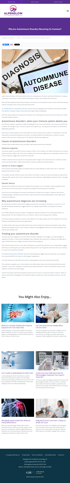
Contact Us (61, 455)
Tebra (42, 477)
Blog (19, 38)
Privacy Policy (26, 455)
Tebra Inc (17, 455)
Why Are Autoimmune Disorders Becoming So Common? (36, 38)
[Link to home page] (11, 11)
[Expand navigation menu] (68, 10)
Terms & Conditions (37, 455)
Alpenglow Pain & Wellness (8, 38)
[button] (35, 2)
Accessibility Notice (50, 455)
